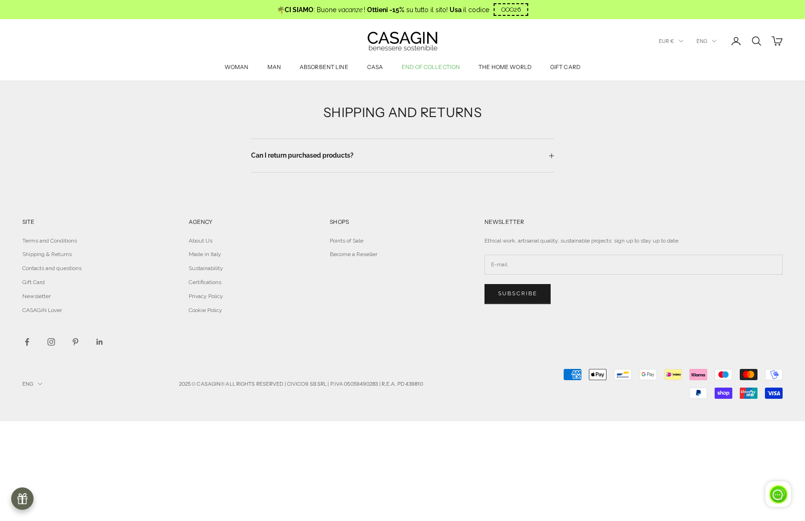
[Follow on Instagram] (51, 342)
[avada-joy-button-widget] (22, 498)
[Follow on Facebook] (27, 342)
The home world (505, 66)
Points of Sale (346, 240)
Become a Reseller (353, 254)
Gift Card (33, 282)
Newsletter (36, 296)
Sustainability (206, 268)
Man (274, 66)
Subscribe (517, 293)
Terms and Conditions (49, 240)
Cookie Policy (205, 310)
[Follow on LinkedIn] (99, 342)
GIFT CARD (565, 66)
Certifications (205, 282)
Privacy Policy (206, 296)
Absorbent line (324, 66)
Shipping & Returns (47, 254)
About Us (200, 240)
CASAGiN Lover (42, 310)
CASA (375, 66)
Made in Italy (205, 254)
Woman (237, 66)
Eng (701, 41)
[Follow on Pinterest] (75, 342)
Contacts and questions (52, 268)
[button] (511, 9)
